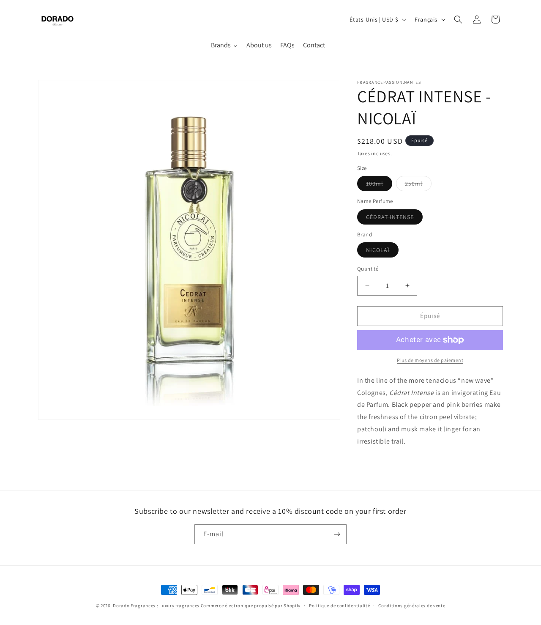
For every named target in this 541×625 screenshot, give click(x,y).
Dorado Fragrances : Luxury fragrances (157, 606)
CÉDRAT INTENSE (394, 219)
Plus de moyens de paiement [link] (430, 360)
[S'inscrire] (337, 534)
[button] (458, 19)
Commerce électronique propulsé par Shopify (251, 606)
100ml (379, 185)
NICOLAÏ (382, 252)
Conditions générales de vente (411, 606)
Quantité (367, 268)
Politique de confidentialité (339, 606)
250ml (418, 185)
